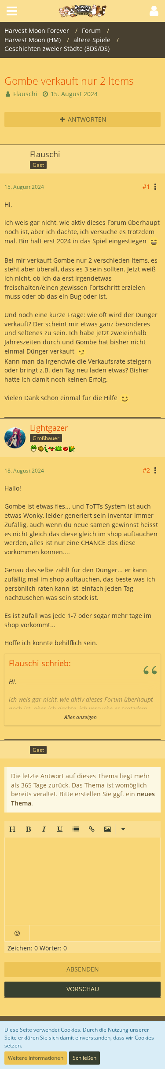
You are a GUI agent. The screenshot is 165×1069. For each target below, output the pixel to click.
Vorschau (82, 989)
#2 (146, 470)
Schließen (84, 1058)
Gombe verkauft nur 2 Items (69, 81)
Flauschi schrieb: (40, 663)
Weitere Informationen (35, 1058)
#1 (146, 186)
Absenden (82, 969)
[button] (12, 829)
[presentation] (82, 881)
